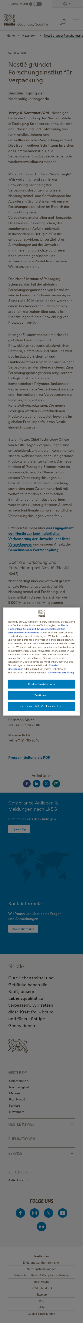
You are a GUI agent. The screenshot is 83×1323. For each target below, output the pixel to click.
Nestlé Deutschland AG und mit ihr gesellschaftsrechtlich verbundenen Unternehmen (38, 629)
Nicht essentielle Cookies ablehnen (41, 706)
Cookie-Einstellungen (41, 684)
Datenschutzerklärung (61, 672)
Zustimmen (41, 695)
